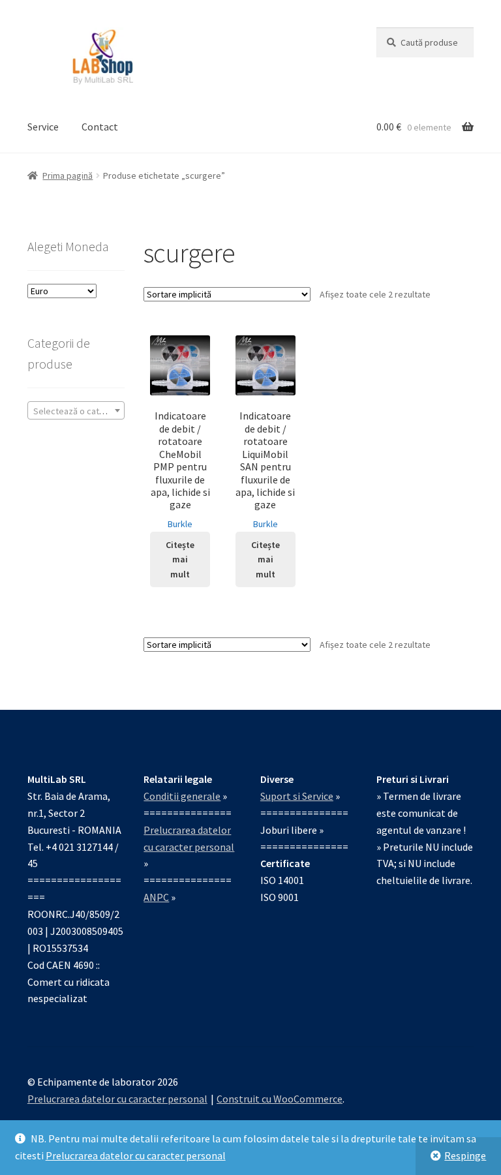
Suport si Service (296, 795)
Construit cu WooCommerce (279, 1098)
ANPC (156, 897)
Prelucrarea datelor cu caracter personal (136, 1155)
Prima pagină (67, 175)
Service (43, 126)
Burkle (180, 524)
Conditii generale (182, 795)
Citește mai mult (180, 559)
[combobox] (76, 410)
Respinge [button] (465, 1155)
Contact (100, 126)
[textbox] (76, 411)
